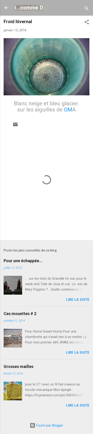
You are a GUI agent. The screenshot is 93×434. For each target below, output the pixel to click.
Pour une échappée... (23, 260)
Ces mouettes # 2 (20, 313)
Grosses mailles (18, 366)
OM (68, 109)
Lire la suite (77, 300)
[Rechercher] (86, 9)
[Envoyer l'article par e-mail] (15, 126)
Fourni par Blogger (49, 425)
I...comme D (28, 8)
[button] (86, 22)
